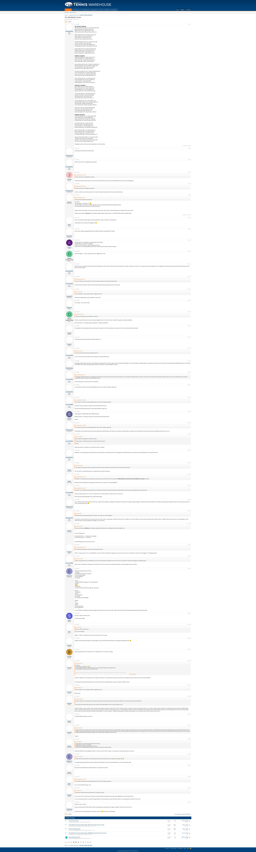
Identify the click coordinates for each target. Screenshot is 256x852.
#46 (190, 754)
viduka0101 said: (79, 314)
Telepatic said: (78, 351)
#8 (190, 228)
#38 (190, 638)
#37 (190, 624)
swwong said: (78, 436)
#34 (190, 556)
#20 (190, 372)
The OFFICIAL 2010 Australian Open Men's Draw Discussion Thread (86, 825)
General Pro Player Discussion (84, 822)
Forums (68, 9)
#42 (190, 696)
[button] (80, 9)
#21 (190, 384)
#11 (190, 263)
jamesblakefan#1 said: (80, 175)
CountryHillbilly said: (80, 547)
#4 (190, 172)
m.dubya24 (186, 826)
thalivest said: (78, 727)
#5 (190, 183)
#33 (190, 544)
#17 (190, 337)
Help (185, 848)
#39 (190, 649)
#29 (190, 485)
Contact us (167, 848)
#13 (190, 289)
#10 (190, 251)
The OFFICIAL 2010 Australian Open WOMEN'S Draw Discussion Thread (87, 833)
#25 (190, 434)
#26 (190, 450)
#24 (190, 422)
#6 (190, 195)
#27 (190, 462)
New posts (67, 12)
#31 (190, 510)
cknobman (186, 830)
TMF (187, 834)
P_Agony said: (78, 465)
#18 (190, 348)
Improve (114, 9)
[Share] (188, 24)
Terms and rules (173, 848)
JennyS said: (78, 790)
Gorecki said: (78, 291)
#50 (190, 802)
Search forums (73, 12)
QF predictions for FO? (74, 837)
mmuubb (186, 838)
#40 (190, 660)
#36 (190, 613)
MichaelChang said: (79, 197)
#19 (190, 360)
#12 (190, 276)
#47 (190, 765)
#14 (190, 300)
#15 (190, 311)
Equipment (93, 9)
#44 (190, 725)
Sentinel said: (78, 526)
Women (107, 9)
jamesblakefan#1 (69, 19)
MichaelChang (71, 830)
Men (101, 9)
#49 (190, 787)
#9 (190, 240)
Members (85, 9)
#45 (190, 739)
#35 (190, 568)
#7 (190, 217)
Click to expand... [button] (132, 674)
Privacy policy (180, 848)
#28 (190, 474)
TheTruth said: (78, 699)
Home (188, 848)
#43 (190, 714)
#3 (190, 159)
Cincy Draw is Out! (73, 820)
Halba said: (78, 513)
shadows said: (78, 558)
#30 (190, 499)
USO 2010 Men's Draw (74, 829)
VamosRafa (71, 822)
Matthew (186, 821)
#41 (190, 685)
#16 (190, 325)
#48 (190, 776)
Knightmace (71, 838)
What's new (76, 9)
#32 (190, 523)
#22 (190, 397)
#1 (190, 24)
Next (70, 21)
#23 (190, 411)
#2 (190, 148)
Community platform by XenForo (128, 850)
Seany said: (78, 627)
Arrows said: (78, 741)
